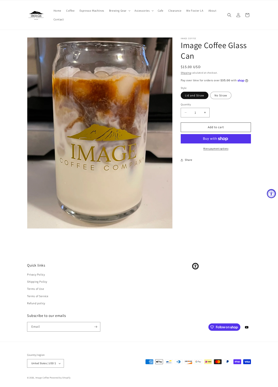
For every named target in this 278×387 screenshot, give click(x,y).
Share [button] (188, 160)
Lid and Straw (194, 95)
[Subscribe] (95, 327)
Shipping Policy (37, 282)
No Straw (221, 95)
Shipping (186, 72)
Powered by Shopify (60, 377)
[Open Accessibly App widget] (195, 266)
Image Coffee (42, 377)
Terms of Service (37, 296)
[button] (119, 10)
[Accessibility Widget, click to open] (271, 193)
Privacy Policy (36, 275)
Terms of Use (35, 289)
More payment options (215, 148)
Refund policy (36, 303)
